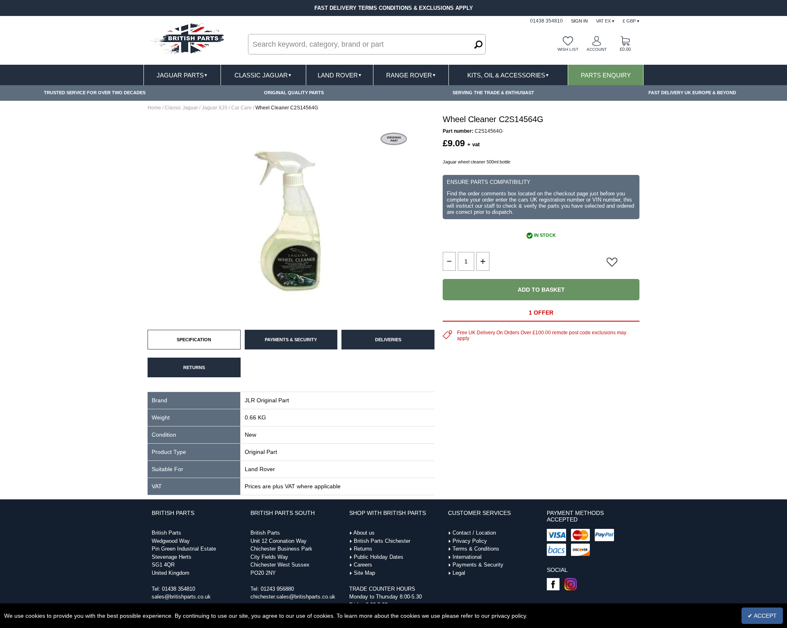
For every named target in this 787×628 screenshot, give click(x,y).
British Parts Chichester (382, 541)
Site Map (364, 573)
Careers (363, 565)
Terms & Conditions (476, 549)
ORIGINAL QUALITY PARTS (294, 92)
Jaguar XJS (214, 108)
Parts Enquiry (606, 75)
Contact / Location (474, 533)
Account (597, 49)
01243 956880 (277, 589)
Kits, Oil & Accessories (508, 75)
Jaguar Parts (182, 75)
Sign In (579, 20)
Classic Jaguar (263, 75)
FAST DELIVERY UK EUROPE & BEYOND (692, 92)
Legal (459, 573)
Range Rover (411, 75)
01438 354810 (178, 589)
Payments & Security (478, 565)
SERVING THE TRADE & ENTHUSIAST (493, 92)
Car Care (241, 108)
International (467, 557)
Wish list (567, 49)
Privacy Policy (470, 541)
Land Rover (340, 75)
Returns (363, 549)
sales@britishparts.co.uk (181, 597)
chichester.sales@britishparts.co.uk (292, 597)
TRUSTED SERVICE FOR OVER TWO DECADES (95, 92)
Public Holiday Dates (378, 557)
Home (154, 108)
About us (364, 533)
